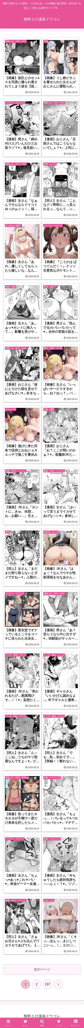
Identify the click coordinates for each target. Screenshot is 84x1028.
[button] (75, 694)
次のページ (42, 969)
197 (47, 984)
